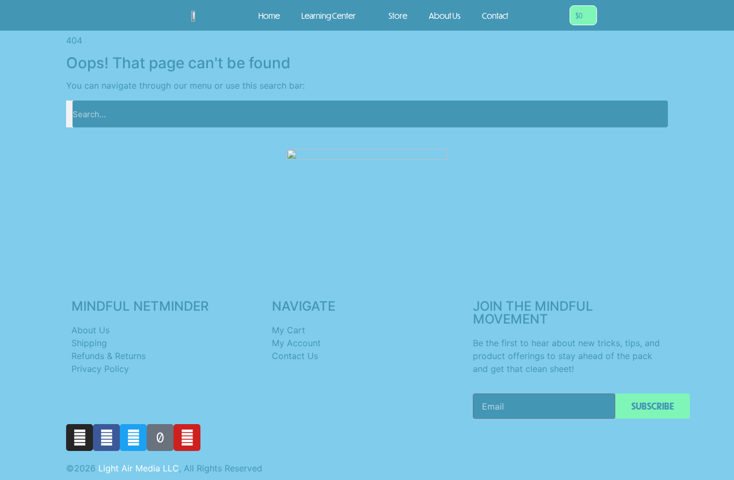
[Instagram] (79, 437)
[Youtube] (187, 437)
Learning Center (328, 15)
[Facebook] (106, 437)
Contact (495, 15)
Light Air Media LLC (138, 468)
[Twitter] (133, 437)
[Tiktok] (160, 437)
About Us (444, 15)
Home (269, 15)
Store (397, 15)
